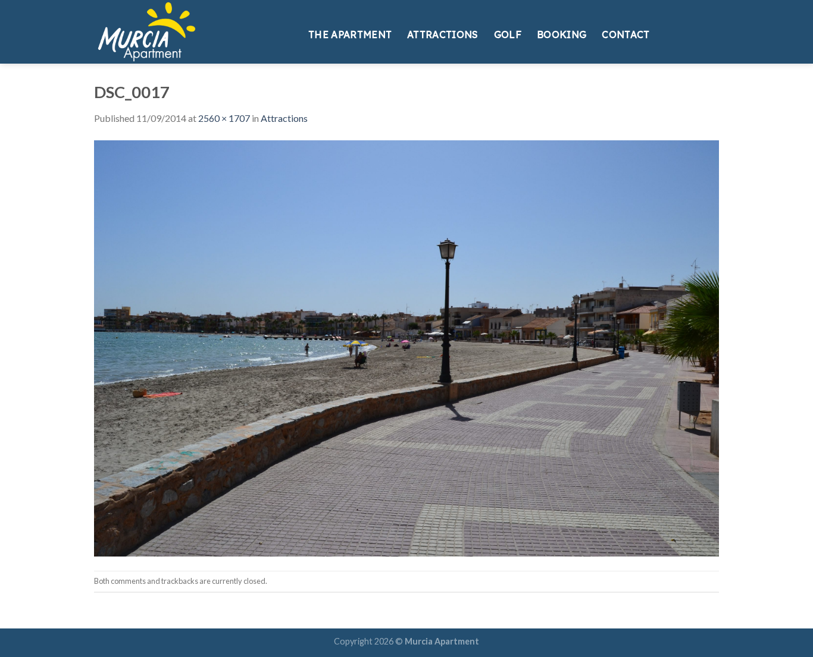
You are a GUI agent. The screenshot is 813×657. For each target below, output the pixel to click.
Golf (507, 34)
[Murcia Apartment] (192, 32)
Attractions (443, 34)
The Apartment (350, 34)
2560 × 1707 (224, 118)
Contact (625, 34)
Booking (561, 34)
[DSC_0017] (406, 347)
